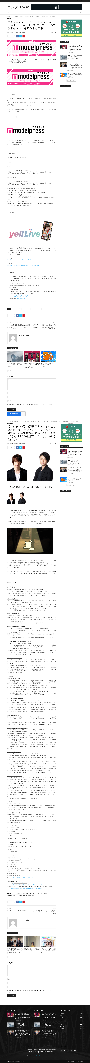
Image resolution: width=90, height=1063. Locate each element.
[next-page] (10, 371)
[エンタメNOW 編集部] (8, 32)
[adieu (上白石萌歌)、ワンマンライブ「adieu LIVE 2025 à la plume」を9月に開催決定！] (15, 356)
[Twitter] (78, 1)
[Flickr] (68, 1050)
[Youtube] (82, 1)
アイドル (23, 308)
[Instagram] (76, 1)
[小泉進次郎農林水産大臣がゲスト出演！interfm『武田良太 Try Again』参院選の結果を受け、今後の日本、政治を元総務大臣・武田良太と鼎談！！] (63, 64)
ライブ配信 (39, 308)
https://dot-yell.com (21, 298)
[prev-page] (8, 371)
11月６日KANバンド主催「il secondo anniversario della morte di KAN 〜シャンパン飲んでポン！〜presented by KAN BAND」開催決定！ (75, 48)
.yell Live (13, 308)
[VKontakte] (75, 1050)
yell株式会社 (18, 308)
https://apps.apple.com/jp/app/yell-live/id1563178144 (20, 260)
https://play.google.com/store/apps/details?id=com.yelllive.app (23, 265)
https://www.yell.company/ (21, 295)
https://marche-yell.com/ (20, 296)
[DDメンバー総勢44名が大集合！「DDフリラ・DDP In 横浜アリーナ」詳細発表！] (48, 356)
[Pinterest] (23, 36)
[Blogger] (61, 1050)
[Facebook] (74, 1)
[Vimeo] (80, 1)
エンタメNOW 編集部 (14, 32)
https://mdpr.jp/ (22, 148)
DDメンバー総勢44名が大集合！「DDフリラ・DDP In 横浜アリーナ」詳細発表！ (48, 365)
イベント (12, 16)
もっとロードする (70, 80)
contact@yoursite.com (37, 1055)
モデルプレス (33, 308)
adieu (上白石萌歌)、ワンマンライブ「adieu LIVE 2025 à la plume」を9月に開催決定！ (15, 365)
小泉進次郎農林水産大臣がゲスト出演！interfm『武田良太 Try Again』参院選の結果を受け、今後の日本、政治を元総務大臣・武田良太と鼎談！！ (75, 65)
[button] (81, 12)
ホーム (8, 16)
